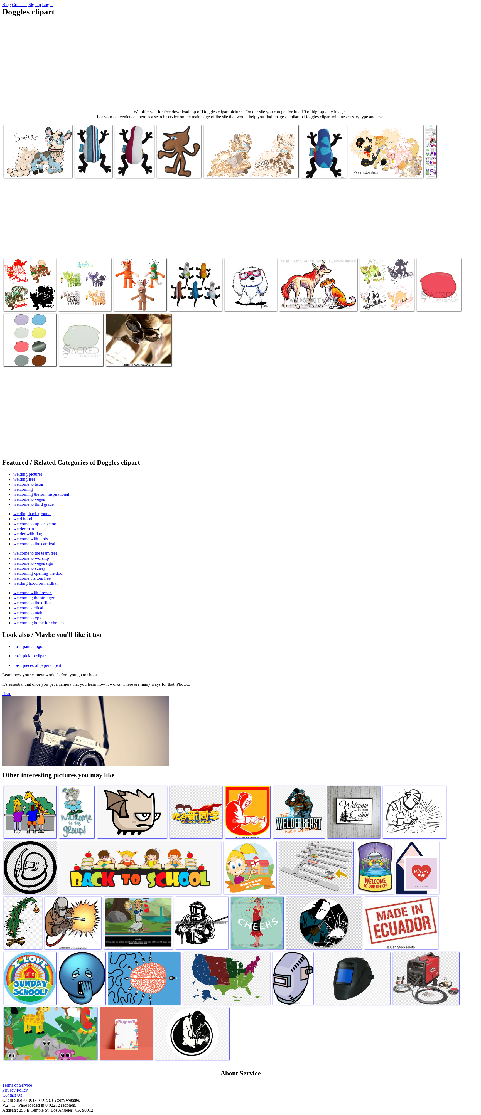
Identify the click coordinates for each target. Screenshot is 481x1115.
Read (6, 693)
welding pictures (27, 474)
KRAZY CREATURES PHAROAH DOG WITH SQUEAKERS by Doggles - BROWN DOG (178, 163)
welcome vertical (28, 607)
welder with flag (27, 533)
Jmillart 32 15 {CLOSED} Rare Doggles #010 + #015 (248, 170)
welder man (23, 528)
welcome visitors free (32, 578)
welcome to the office (32, 602)
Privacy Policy (15, 1090)
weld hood (22, 518)
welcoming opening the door (38, 573)
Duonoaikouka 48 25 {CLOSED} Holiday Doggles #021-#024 (28, 298)
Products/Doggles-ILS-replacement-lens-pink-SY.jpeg (436, 298)
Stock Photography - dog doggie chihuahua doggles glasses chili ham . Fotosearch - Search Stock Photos (136, 354)
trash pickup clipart (30, 655)
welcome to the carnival (34, 543)
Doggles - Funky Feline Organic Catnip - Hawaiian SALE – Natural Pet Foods (324, 165)
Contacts (19, 4)
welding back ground (32, 513)
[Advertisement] (240, 63)
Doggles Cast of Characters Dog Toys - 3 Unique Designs (138, 301)
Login (47, 4)
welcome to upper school (35, 523)
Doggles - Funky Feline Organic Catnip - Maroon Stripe (133, 165)
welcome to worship (31, 558)
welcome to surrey (29, 568)
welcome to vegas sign (33, 563)
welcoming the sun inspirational (41, 494)
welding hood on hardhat (35, 583)
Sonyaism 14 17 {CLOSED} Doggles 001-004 (82, 301)
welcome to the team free (35, 553)
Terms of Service (17, 1085)
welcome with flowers (32, 592)
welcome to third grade (33, 504)
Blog (6, 4)
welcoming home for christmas (40, 622)
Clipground (28, 1098)
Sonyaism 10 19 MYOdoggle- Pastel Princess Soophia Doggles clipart (34, 168)
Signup (34, 4)
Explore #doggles (294, 303)
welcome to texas (28, 484)
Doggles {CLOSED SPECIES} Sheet (436, 163)
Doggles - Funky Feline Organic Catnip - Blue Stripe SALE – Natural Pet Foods (193, 298)
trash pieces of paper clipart (37, 665)
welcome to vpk (27, 617)
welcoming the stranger (33, 597)
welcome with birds (30, 538)
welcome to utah (27, 612)
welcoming (23, 489)
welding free (24, 479)
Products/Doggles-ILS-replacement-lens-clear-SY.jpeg (78, 354)
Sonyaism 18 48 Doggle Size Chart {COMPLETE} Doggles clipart (378, 168)
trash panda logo (27, 646)
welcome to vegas (29, 499)
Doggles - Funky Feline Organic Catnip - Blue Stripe (92, 165)
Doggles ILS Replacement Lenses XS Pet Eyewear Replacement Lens (25, 354)
